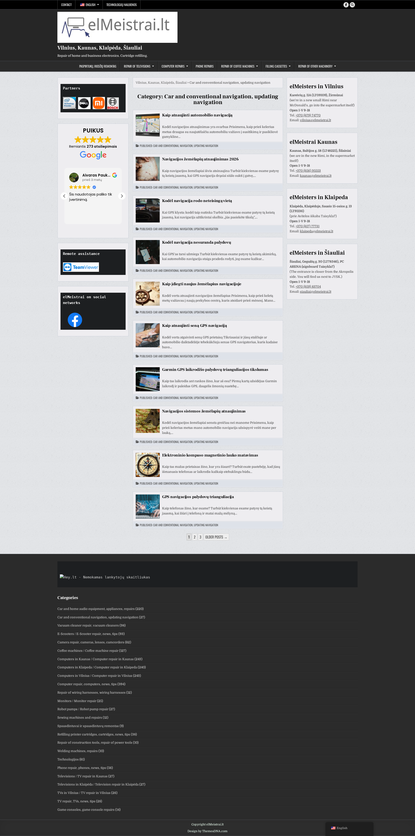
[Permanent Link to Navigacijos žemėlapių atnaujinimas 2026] (148, 169)
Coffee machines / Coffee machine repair (87, 650)
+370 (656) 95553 (308, 170)
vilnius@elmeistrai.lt (315, 120)
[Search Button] (352, 4)
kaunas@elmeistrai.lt (315, 175)
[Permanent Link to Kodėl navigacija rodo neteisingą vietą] (148, 210)
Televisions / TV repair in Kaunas (82, 776)
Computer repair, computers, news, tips (87, 684)
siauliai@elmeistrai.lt (315, 291)
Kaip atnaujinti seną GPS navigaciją (194, 325)
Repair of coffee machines (237, 66)
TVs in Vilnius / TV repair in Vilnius (83, 793)
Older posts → (216, 536)
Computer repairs (173, 66)
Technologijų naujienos (121, 4)
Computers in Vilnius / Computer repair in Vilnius (94, 676)
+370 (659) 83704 (308, 286)
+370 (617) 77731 (307, 226)
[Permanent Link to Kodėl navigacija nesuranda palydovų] (148, 252)
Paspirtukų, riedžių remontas (97, 66)
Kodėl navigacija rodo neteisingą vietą (197, 200)
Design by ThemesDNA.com (207, 831)
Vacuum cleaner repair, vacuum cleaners (88, 625)
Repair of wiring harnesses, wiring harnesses (91, 692)
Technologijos (68, 759)
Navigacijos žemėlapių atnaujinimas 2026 (200, 159)
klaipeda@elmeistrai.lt (316, 231)
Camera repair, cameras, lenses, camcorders (90, 642)
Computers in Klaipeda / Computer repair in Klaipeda (97, 667)
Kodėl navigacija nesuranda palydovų (196, 242)
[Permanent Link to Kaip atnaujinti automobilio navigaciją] (148, 125)
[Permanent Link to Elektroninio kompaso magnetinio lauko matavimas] (148, 465)
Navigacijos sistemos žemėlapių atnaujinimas (204, 411)
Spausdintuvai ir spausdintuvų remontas (88, 726)
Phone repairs (205, 66)
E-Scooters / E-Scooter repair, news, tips (87, 634)
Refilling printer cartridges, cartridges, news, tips (93, 734)
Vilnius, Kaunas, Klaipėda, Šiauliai (99, 47)
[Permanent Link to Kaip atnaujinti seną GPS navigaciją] (148, 335)
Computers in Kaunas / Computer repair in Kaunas (95, 659)
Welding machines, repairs (77, 751)
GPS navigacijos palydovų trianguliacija (198, 497)
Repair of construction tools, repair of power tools (94, 742)
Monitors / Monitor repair (76, 701)
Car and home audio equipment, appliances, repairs (96, 609)
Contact (66, 4)
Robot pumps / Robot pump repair (82, 709)
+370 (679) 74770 (308, 115)
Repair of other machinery (315, 66)
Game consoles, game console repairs (86, 809)
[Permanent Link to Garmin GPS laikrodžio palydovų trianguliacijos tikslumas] (148, 379)
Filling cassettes (276, 66)
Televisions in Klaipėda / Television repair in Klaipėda (98, 784)
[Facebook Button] (346, 4)
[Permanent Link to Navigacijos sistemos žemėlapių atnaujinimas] (148, 421)
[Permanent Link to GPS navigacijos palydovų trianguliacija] (148, 506)
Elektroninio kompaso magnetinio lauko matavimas (210, 455)
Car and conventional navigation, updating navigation (185, 145)
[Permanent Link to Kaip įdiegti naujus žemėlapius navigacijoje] (148, 294)
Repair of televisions (137, 66)
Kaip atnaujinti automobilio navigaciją (197, 115)
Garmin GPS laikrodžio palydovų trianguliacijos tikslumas (215, 369)
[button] (121, 196)
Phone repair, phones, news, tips (81, 768)
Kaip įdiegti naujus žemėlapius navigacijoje (201, 284)
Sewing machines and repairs (79, 717)
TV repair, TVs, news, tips (76, 801)
